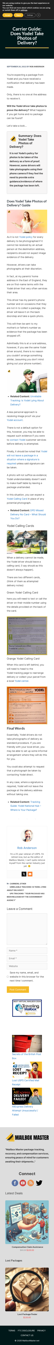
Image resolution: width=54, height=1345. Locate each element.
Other (23, 883)
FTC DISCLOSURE (26, 1330)
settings (24, 10)
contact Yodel (18, 439)
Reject (18, 15)
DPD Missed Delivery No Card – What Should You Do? (28, 514)
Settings (30, 15)
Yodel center (21, 681)
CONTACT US (27, 1335)
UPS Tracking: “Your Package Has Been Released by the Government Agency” (25, 896)
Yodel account (15, 420)
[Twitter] (24, 874)
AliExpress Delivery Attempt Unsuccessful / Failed (25, 1110)
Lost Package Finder (27, 1314)
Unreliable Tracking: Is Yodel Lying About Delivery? (27, 400)
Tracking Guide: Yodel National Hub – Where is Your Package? (25, 805)
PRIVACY (41, 1330)
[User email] (30, 874)
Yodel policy (26, 237)
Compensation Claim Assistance (27, 1247)
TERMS (11, 1330)
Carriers (14, 883)
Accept (7, 15)
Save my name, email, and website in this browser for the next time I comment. (27, 976)
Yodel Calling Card (17, 498)
